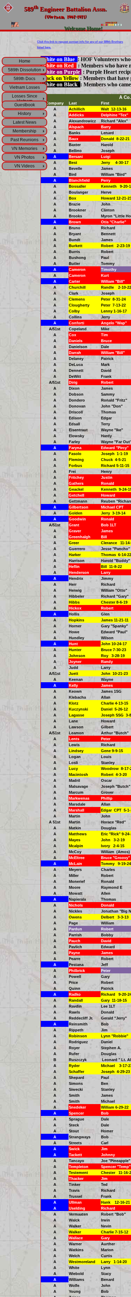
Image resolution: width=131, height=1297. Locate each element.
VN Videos (24, 166)
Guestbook (24, 104)
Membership (24, 131)
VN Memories (24, 148)
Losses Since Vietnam (24, 98)
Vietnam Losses (24, 87)
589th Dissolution (24, 69)
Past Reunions (24, 139)
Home (24, 61)
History (24, 113)
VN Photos (24, 157)
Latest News (24, 122)
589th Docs (24, 78)
